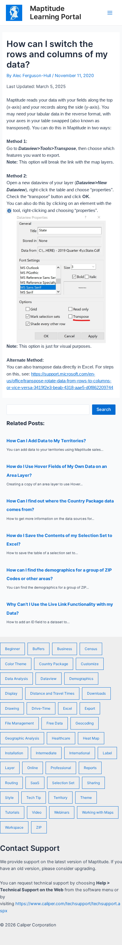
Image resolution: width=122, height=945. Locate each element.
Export (90, 708)
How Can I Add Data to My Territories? (46, 440)
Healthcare (61, 738)
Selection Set (63, 783)
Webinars (61, 812)
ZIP (39, 827)
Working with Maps (97, 812)
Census (91, 649)
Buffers (38, 649)
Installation (14, 753)
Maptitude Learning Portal (55, 12)
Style (9, 797)
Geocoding (85, 723)
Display (11, 693)
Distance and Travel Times (52, 693)
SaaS (34, 783)
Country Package (53, 664)
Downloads (96, 693)
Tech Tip (33, 797)
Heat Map (91, 738)
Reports (90, 768)
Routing (11, 783)
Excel (67, 708)
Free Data (54, 723)
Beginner (12, 649)
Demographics (81, 678)
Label (107, 753)
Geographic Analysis (22, 738)
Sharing (93, 783)
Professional (61, 768)
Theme (86, 797)
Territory (61, 797)
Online (32, 768)
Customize (90, 664)
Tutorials (12, 812)
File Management (19, 723)
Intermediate (46, 753)
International (79, 753)
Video (36, 812)
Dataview (49, 678)
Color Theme (15, 664)
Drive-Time (41, 708)
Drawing (12, 708)
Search (104, 409)
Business (64, 649)
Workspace (14, 827)
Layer (10, 768)
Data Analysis (16, 678)
